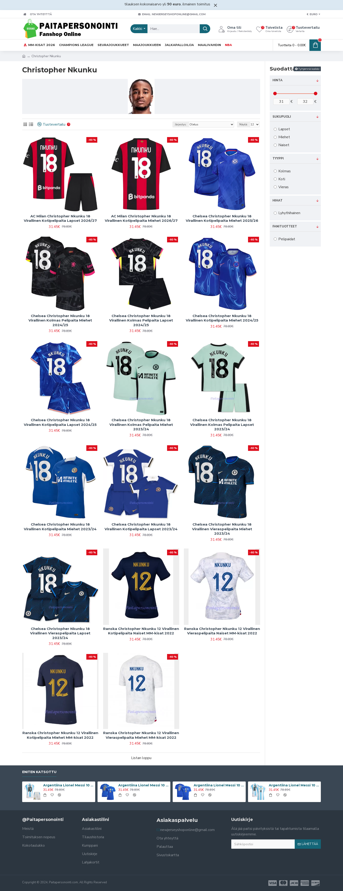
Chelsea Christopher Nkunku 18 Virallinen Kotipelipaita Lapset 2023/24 (141, 526)
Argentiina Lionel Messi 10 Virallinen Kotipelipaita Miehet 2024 (294, 785)
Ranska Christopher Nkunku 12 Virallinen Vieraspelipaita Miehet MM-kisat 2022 (141, 735)
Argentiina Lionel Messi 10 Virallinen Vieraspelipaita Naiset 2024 (143, 785)
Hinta (278, 80)
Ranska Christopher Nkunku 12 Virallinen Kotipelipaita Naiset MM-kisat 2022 (141, 631)
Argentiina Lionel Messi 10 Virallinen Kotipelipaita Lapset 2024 (68, 785)
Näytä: (243, 124)
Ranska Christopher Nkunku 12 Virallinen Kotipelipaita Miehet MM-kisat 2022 (60, 735)
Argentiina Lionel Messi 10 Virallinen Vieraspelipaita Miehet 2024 (219, 785)
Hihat (278, 200)
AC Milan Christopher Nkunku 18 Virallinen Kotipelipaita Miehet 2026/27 (141, 218)
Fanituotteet (285, 226)
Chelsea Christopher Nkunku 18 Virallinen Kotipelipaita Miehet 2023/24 (60, 526)
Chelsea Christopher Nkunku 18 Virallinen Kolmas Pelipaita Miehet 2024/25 (60, 320)
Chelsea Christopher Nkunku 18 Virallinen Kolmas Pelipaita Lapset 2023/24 (222, 424)
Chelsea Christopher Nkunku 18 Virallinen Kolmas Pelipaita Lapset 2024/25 (141, 320)
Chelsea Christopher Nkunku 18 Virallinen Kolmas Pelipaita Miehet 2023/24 (141, 424)
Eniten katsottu (39, 772)
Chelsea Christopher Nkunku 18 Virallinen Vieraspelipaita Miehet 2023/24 (222, 529)
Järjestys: (181, 124)
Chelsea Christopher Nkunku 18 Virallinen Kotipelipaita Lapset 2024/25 (60, 422)
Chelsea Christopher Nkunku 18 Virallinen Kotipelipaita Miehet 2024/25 (222, 318)
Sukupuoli (282, 117)
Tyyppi (278, 158)
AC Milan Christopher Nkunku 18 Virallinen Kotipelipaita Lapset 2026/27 (60, 218)
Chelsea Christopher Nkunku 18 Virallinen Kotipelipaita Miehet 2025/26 (222, 218)
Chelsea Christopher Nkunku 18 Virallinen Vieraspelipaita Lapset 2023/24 (60, 633)
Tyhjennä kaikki (308, 69)
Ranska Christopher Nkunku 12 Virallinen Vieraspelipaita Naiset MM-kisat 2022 (222, 631)
